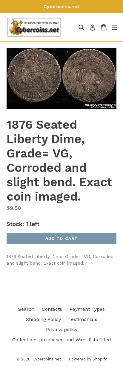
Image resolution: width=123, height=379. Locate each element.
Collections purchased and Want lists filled (61, 339)
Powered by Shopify (88, 359)
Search (26, 309)
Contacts (52, 309)
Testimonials (82, 319)
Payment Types (87, 309)
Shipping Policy (43, 319)
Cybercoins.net (47, 359)
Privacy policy (61, 329)
